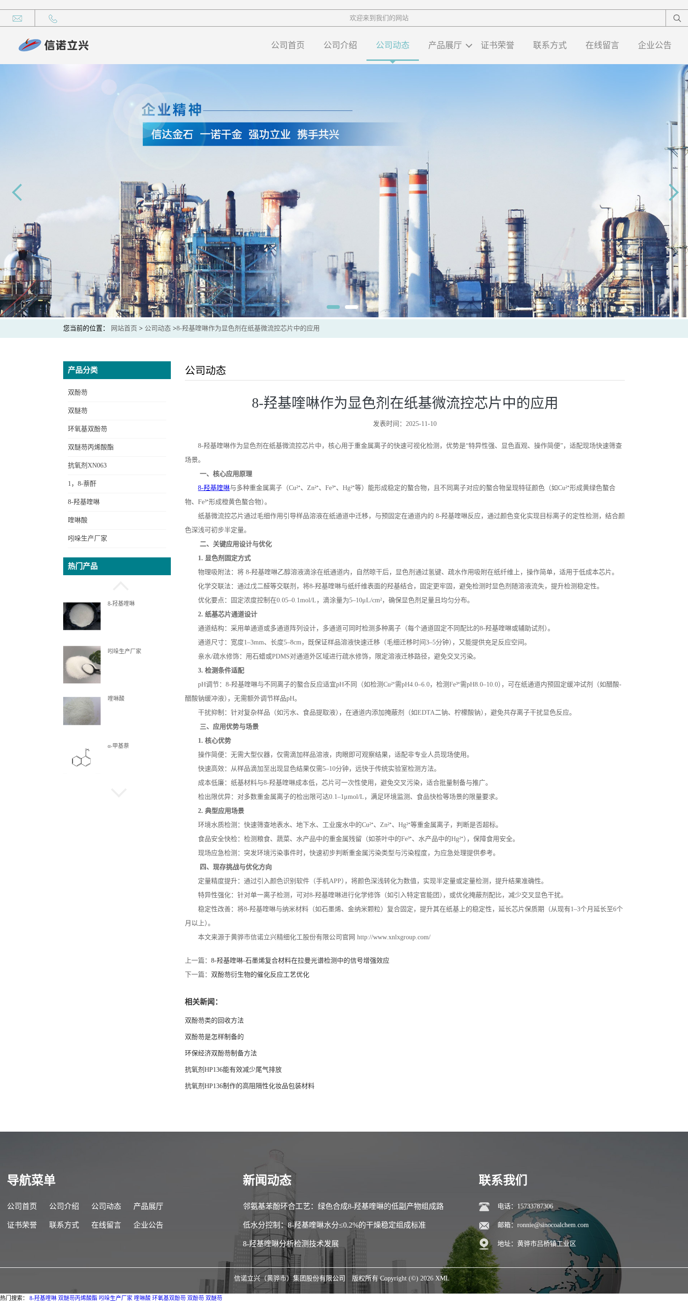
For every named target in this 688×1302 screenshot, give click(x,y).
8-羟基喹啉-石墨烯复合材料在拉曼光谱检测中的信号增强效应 (300, 960)
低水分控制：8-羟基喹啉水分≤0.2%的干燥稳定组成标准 (334, 1225)
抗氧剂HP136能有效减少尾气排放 (233, 1069)
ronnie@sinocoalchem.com (553, 1225)
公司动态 (393, 45)
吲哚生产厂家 (87, 538)
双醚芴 (78, 410)
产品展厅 (445, 45)
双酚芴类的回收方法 (214, 1020)
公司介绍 (340, 45)
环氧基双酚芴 (87, 428)
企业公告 (655, 45)
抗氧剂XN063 (87, 465)
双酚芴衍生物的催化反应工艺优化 (260, 974)
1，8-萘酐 (82, 483)
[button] (117, 584)
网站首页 (124, 328)
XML (442, 1278)
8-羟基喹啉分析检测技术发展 (291, 1244)
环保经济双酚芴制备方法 (221, 1053)
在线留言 (602, 45)
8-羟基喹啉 (84, 501)
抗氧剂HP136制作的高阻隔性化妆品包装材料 (250, 1086)
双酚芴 (78, 392)
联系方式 (550, 45)
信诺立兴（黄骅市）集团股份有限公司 (289, 1278)
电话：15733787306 (525, 1206)
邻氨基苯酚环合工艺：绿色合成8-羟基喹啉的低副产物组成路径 (343, 1209)
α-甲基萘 (118, 698)
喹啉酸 (78, 520)
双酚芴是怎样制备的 (214, 1036)
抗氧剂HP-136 (125, 746)
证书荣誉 (497, 45)
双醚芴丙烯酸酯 (91, 447)
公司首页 (288, 45)
